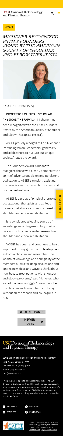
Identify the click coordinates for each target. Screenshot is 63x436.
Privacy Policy (34, 427)
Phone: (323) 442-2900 (13, 369)
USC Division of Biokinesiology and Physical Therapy (43, 423)
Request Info (60, 204)
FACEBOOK (12, 406)
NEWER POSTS (29, 322)
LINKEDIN (33, 406)
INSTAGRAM (35, 412)
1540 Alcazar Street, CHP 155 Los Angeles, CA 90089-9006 (29, 362)
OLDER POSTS (34, 312)
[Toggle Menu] (59, 13)
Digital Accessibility (49, 429)
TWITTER (11, 412)
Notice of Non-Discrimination (41, 428)
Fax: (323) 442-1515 (11, 373)
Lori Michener (40, 119)
